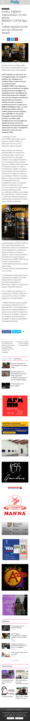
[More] (23, 331)
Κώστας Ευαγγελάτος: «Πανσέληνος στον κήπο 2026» (19, 365)
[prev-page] (3, 392)
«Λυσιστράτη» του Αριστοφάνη (17, 385)
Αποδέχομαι (10, 718)
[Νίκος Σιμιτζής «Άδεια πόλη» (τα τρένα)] (6, 654)
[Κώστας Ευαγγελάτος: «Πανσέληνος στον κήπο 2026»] (6, 365)
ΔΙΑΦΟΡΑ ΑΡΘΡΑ (5, 8)
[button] (3, 2)
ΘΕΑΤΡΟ (4, 694)
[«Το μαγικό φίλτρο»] (8, 690)
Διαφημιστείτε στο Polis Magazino (14, 709)
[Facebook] (8, 39)
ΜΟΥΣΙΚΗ (4, 677)
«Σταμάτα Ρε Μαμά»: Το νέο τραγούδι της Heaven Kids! (22, 343)
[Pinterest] (16, 39)
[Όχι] (28, 716)
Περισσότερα (18, 359)
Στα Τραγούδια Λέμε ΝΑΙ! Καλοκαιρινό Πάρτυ (7, 681)
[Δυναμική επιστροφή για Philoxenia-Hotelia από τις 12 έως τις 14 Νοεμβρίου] (6, 646)
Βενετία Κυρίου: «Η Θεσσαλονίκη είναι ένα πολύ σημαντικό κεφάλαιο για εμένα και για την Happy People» (19, 376)
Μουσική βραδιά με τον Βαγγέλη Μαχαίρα (18, 626)
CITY (3, 375)
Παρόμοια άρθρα (7, 359)
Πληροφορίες (19, 718)
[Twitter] (12, 39)
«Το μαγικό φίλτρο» (7, 696)
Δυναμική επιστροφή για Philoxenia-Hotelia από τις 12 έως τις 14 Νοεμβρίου (19, 645)
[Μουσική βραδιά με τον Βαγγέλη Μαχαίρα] (6, 628)
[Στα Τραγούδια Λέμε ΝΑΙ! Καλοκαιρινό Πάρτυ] (8, 674)
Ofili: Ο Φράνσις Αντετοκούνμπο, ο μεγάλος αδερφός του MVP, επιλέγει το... (19, 636)
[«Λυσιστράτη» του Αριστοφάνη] (6, 386)
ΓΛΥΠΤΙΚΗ (4, 367)
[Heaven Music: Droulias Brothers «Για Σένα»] (22, 690)
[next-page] (5, 392)
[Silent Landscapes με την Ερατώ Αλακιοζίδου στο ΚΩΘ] (22, 674)
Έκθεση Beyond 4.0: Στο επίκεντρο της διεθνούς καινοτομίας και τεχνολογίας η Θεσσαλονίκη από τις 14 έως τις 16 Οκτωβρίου (8, 347)
